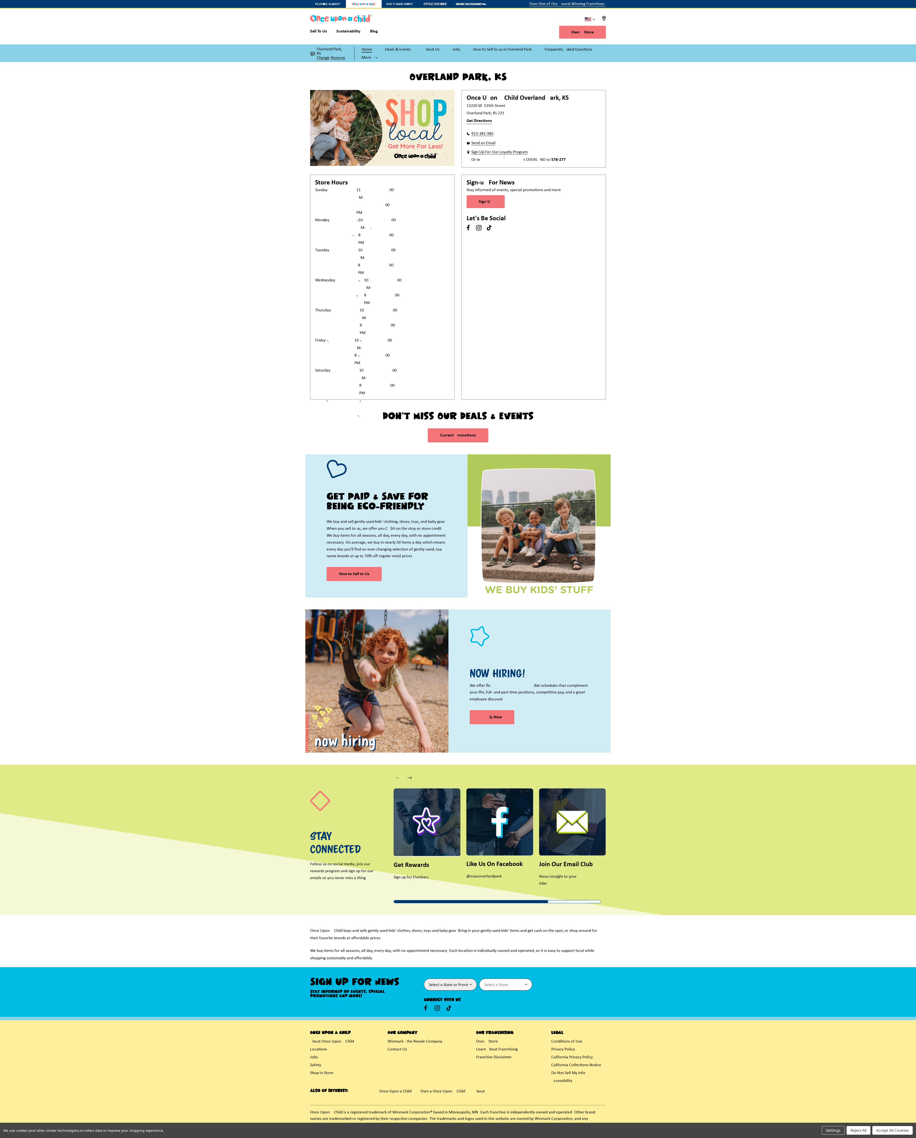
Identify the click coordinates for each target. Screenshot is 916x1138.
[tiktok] (489, 228)
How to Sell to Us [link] (354, 574)
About (479, 1091)
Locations (318, 1049)
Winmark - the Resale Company (415, 1041)
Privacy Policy (563, 1049)
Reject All (858, 1130)
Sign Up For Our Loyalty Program (499, 152)
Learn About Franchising (497, 1049)
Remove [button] (338, 58)
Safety (315, 1065)
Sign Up (486, 201)
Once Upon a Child (395, 1091)
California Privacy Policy (572, 1057)
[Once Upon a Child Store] (364, 4)
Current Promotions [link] (458, 435)
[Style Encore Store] (435, 4)
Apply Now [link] (492, 717)
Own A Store (582, 32)
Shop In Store (321, 1073)
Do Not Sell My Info (568, 1073)
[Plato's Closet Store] (328, 4)
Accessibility (561, 1081)
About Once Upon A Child (332, 1041)
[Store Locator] (604, 20)
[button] (370, 58)
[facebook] (468, 228)
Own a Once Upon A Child (443, 1091)
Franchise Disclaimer (494, 1057)
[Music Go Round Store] (471, 4)
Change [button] (323, 58)
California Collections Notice (576, 1065)
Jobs (314, 1057)
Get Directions (479, 121)
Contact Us (397, 1049)
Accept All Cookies (892, 1130)
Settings (833, 1130)
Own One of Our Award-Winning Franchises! (567, 4)
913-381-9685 (482, 133)
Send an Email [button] (483, 143)
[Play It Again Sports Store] (399, 4)
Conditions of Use (566, 1041)
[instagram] (479, 228)
